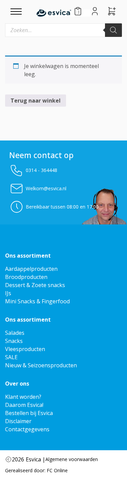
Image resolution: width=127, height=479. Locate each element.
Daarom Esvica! (24, 405)
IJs (8, 293)
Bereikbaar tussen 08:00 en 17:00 (62, 206)
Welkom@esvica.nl (46, 188)
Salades (14, 332)
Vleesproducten (25, 349)
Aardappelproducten (31, 269)
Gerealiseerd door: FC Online (36, 470)
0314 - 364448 (41, 170)
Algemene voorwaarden (71, 459)
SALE (11, 357)
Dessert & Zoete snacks (35, 285)
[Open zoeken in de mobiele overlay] (63, 30)
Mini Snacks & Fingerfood (37, 301)
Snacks (14, 341)
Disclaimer (18, 421)
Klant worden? (23, 396)
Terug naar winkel (35, 100)
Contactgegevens (27, 429)
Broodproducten (26, 277)
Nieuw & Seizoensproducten (41, 365)
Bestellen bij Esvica (29, 413)
